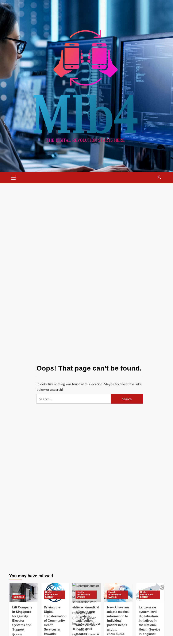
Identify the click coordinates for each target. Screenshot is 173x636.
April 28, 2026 (117, 634)
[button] (13, 177)
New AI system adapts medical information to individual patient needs (118, 616)
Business (19, 597)
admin (19, 634)
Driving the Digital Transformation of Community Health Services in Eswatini (55, 620)
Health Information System (51, 594)
